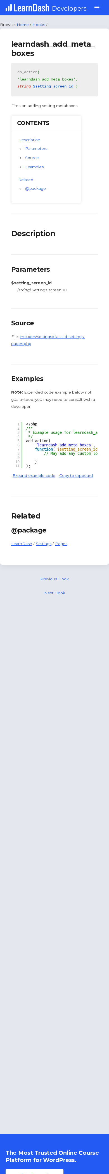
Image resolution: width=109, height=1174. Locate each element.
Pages (61, 543)
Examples (34, 167)
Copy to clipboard (76, 475)
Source (32, 157)
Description (29, 140)
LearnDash (21, 543)
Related (25, 179)
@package (35, 188)
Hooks (38, 24)
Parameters (36, 148)
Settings (43, 543)
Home (23, 24)
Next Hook (54, 593)
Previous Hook (54, 579)
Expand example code (34, 475)
